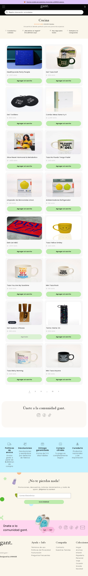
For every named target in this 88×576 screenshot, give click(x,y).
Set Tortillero (12, 114)
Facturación (36, 552)
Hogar (78, 547)
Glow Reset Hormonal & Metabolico (22, 157)
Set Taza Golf (52, 72)
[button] (44, 12)
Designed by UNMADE (8, 557)
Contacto (60, 547)
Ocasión (79, 563)
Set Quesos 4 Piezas (16, 328)
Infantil (79, 552)
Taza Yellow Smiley (54, 242)
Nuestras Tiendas (63, 550)
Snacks (79, 566)
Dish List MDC (12, 242)
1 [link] (29, 391)
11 (52, 391)
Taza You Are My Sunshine (18, 285)
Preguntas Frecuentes (40, 555)
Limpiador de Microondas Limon (20, 200)
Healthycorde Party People (18, 72)
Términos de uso (38, 547)
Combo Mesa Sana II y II (56, 114)
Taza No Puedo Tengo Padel (58, 157)
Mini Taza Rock (52, 285)
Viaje (78, 561)
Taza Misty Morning (15, 371)
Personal (79, 558)
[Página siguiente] (58, 391)
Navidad (79, 569)
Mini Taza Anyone (53, 371)
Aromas (79, 550)
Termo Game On (53, 328)
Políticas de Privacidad (41, 550)
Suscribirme (44, 502)
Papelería (80, 555)
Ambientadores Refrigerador (58, 200)
